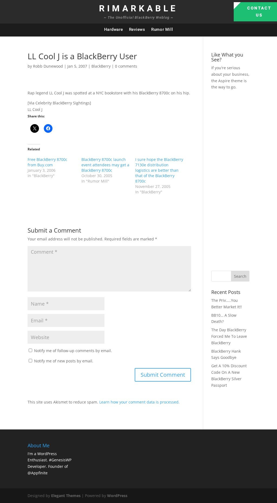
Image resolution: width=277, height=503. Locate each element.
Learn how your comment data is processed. (139, 402)
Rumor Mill (162, 29)
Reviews (137, 29)
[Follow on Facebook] (239, 30)
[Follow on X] (250, 30)
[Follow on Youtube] (271, 30)
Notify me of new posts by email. (63, 360)
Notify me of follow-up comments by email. (73, 350)
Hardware (113, 29)
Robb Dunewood (48, 66)
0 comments (126, 66)
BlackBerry (101, 66)
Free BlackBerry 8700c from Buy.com (47, 162)
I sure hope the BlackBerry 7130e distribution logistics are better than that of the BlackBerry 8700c (159, 170)
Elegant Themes (66, 495)
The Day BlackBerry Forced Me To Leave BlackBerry (229, 336)
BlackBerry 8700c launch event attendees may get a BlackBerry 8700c (105, 165)
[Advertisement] (244, 179)
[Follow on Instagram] (260, 30)
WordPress (117, 495)
